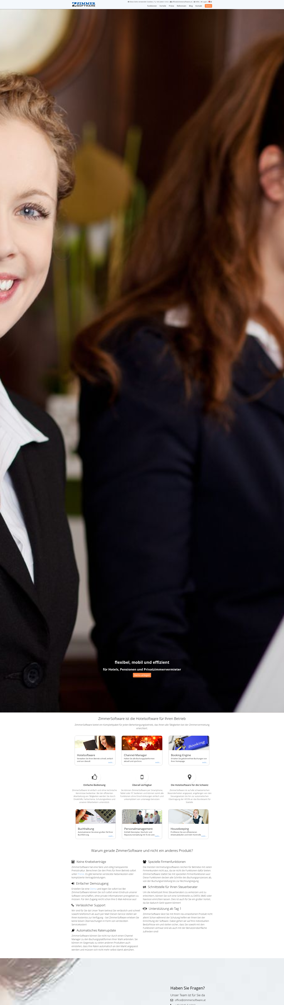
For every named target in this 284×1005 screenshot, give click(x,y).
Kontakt (198, 6)
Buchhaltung (86, 829)
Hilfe (197, 2)
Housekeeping (180, 829)
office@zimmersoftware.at (182, 2)
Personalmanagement (138, 829)
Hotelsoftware (86, 755)
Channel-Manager (135, 755)
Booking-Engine (181, 755)
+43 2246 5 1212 (162, 2)
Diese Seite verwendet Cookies (141, 2)
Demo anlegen (142, 675)
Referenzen (181, 6)
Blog (191, 6)
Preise (171, 6)
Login (204, 2)
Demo (208, 6)
